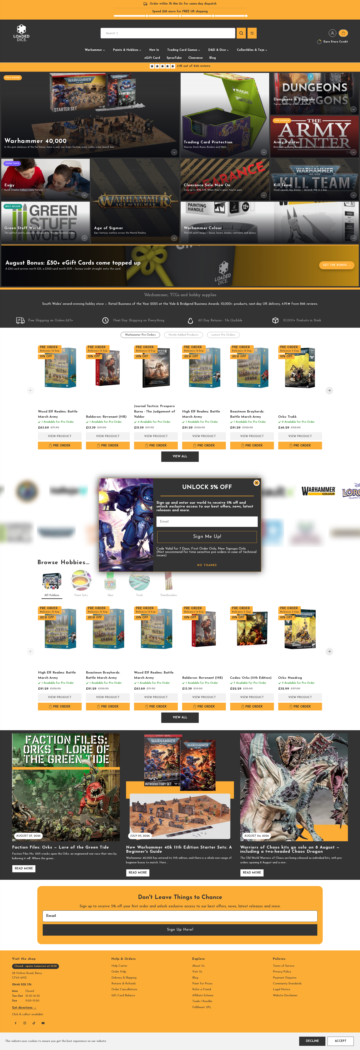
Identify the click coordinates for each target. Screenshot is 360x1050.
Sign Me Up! (207, 536)
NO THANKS (207, 565)
